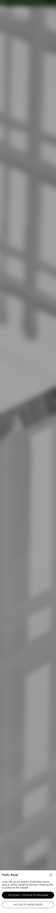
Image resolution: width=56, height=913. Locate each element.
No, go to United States (28, 904)
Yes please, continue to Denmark (28, 895)
